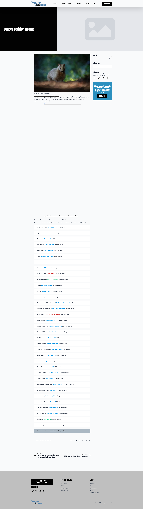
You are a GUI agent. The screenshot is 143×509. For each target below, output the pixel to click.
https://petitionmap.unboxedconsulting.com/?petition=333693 (61, 216)
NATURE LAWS (64, 490)
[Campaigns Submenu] (72, 3)
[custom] (107, 77)
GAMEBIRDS (64, 483)
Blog (79, 4)
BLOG (91, 485)
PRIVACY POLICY (94, 493)
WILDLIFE (63, 485)
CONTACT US (93, 488)
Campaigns (66, 4)
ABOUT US (92, 483)
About (55, 4)
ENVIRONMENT (64, 488)
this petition (53, 431)
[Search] (110, 58)
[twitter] (103, 77)
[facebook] (94, 77)
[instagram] (98, 77)
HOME (91, 490)
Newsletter (90, 4)
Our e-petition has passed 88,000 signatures (46, 96)
